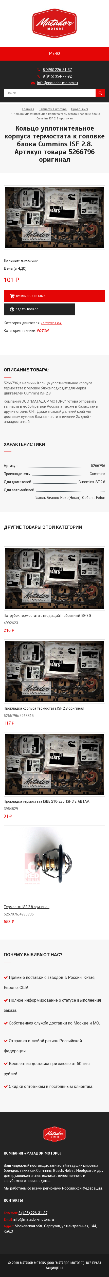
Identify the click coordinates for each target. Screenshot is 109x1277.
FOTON (42, 331)
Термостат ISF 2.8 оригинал (26, 907)
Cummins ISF (51, 323)
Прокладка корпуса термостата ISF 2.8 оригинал (44, 708)
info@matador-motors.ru (57, 83)
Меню (54, 53)
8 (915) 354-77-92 (57, 76)
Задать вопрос (27, 309)
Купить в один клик (30, 296)
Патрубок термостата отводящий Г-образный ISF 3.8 (47, 616)
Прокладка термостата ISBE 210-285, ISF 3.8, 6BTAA (46, 801)
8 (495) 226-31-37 (57, 70)
